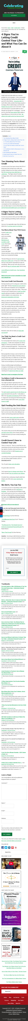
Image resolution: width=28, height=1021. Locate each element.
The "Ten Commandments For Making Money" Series (14, 978)
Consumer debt (18, 101)
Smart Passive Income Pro (15, 1018)
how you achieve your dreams (17, 473)
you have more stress (7, 432)
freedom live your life (6, 106)
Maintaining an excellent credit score (5, 241)
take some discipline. (14, 464)
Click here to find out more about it (10, 504)
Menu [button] (14, 22)
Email (3, 810)
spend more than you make (16, 370)
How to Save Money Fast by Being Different (12, 659)
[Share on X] (1, 511)
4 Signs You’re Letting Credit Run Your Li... (11, 762)
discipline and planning (13, 395)
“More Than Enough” (6, 532)
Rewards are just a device (19, 285)
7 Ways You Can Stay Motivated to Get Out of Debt (13, 705)
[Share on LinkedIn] (1, 516)
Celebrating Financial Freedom (14, 6)
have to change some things (15, 471)
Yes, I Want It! (14, 572)
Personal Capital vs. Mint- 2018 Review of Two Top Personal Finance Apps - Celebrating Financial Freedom (13, 588)
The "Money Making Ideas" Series (14, 982)
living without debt (15, 112)
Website (3, 818)
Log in (19, 1019)
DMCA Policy (16, 1014)
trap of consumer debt (13, 266)
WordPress (15, 1019)
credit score (8, 232)
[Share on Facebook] (1, 508)
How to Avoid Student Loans (8, 611)
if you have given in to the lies (14, 226)
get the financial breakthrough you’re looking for (13, 207)
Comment (4, 783)
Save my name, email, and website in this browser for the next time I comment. (11, 829)
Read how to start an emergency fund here (12, 374)
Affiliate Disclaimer (17, 1012)
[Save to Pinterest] (1, 513)
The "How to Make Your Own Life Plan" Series (14, 975)
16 (25, 52)
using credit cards (14, 417)
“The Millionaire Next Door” (8, 519)
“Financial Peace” (5, 515)
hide (9, 136)
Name (3, 803)
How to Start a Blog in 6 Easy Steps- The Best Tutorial (14, 971)
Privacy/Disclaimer (7, 1012)
